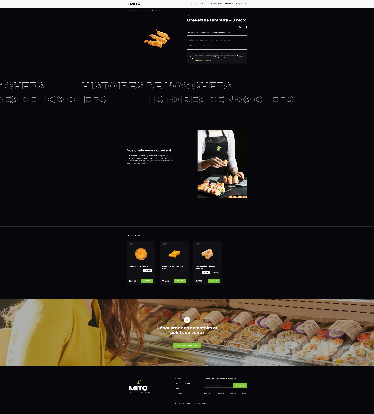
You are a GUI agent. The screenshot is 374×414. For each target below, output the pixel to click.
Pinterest (232, 393)
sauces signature (204, 60)
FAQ (177, 388)
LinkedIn (244, 393)
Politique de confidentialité (182, 403)
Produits (194, 4)
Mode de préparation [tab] (220, 40)
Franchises (229, 4)
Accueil (129, 10)
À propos (203, 4)
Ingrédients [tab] (192, 40)
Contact (178, 393)
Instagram (220, 393)
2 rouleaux (206, 272)
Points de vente (216, 4)
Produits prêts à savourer (140, 10)
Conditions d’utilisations (200, 403)
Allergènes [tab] (204, 40)
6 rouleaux (215, 272)
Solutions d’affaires (182, 383)
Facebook (207, 393)
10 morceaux (147, 270)
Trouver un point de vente (187, 345)
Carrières (178, 379)
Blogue (239, 4)
